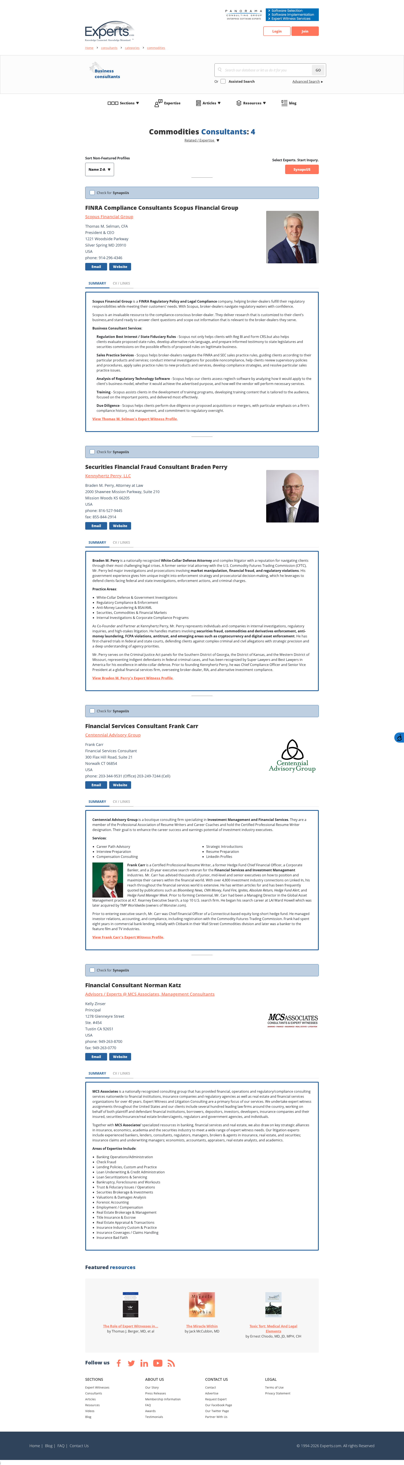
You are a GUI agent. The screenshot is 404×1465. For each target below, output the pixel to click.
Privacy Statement (277, 1393)
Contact (210, 1387)
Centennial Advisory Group (113, 735)
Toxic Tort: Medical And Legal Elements (273, 1329)
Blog (88, 1417)
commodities (156, 48)
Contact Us (79, 1445)
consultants (109, 48)
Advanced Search (306, 81)
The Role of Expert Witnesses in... (130, 1326)
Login (277, 31)
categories (132, 48)
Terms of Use (274, 1387)
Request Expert (216, 1399)
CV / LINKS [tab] (121, 283)
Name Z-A (97, 169)
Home (89, 48)
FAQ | (62, 1445)
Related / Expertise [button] (200, 140)
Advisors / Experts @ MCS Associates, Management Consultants (150, 994)
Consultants (93, 1393)
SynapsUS (302, 169)
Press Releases (155, 1393)
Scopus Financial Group (109, 216)
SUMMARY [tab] (97, 283)
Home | (36, 1445)
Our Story (152, 1387)
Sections (127, 103)
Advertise (211, 1393)
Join (305, 31)
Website (120, 266)
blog (292, 103)
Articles (209, 103)
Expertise (172, 103)
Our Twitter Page (217, 1411)
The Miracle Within (202, 1326)
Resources (252, 103)
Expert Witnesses (97, 1387)
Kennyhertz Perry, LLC (108, 476)
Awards (150, 1411)
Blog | (50, 1445)
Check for (113, 192)
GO (318, 70)
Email (96, 266)
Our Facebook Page (218, 1405)
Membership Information (163, 1399)
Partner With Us (216, 1417)
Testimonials (154, 1417)
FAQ (148, 1405)
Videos (89, 1411)
